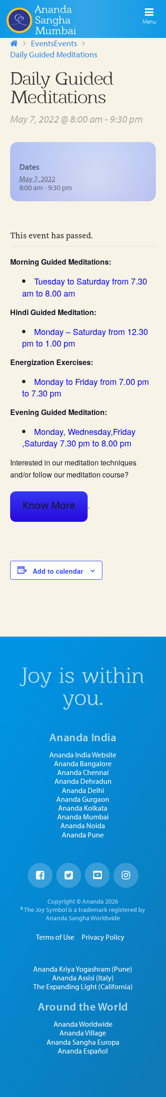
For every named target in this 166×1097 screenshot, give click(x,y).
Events (42, 43)
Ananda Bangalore (83, 763)
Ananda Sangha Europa (83, 1042)
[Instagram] (125, 875)
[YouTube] (97, 874)
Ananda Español (83, 1051)
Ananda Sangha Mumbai (55, 20)
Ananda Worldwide (83, 1024)
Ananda (19, 19)
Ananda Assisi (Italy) (83, 977)
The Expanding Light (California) (83, 986)
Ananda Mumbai (83, 816)
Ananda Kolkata (82, 808)
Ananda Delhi (83, 790)
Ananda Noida (82, 825)
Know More (49, 505)
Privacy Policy (103, 937)
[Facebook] (40, 875)
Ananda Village (82, 1033)
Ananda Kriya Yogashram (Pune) (82, 969)
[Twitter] (68, 875)
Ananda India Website (82, 754)
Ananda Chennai (83, 772)
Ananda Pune (83, 834)
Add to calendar (58, 571)
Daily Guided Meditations (53, 54)
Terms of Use (55, 937)
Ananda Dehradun (83, 781)
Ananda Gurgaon (82, 799)
